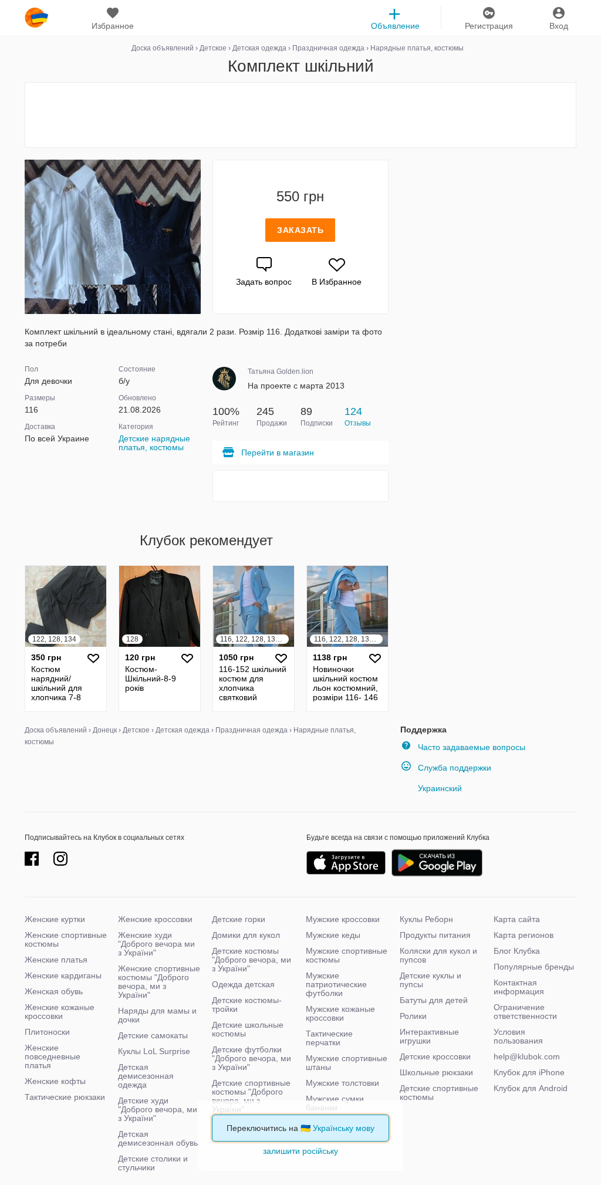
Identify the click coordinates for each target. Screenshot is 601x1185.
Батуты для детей (434, 1000)
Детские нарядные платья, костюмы (154, 443)
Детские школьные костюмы (247, 1029)
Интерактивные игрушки (429, 1036)
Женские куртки (55, 919)
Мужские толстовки (342, 1083)
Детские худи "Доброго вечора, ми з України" (157, 1109)
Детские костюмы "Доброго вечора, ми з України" (251, 959)
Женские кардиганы (63, 975)
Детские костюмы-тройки (247, 1004)
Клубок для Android (531, 1088)
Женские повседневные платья (52, 1056)
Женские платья (56, 959)
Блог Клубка (517, 951)
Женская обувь (54, 991)
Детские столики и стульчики (153, 1163)
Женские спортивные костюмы (66, 939)
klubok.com (36, 17)
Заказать (300, 230)
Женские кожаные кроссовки (59, 1011)
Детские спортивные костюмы (439, 1092)
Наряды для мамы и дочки (157, 1015)
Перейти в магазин (277, 452)
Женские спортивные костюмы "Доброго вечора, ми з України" (159, 982)
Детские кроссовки (435, 1056)
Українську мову (343, 1128)
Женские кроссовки (155, 919)
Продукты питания (435, 935)
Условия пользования (518, 1036)
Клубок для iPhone (529, 1072)
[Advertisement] (300, 115)
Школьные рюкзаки (436, 1072)
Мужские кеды (333, 935)
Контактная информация (519, 987)
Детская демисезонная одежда (146, 1075)
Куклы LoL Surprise (154, 1051)
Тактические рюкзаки (65, 1097)
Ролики (413, 1016)
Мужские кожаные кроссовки (340, 1013)
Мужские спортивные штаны (346, 1063)
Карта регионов (523, 935)
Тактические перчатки (329, 1038)
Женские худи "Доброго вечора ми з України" (156, 943)
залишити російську (300, 1151)
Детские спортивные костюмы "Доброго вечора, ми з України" (251, 1096)
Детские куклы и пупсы (430, 980)
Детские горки (238, 919)
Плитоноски (47, 1032)
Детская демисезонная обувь (158, 1138)
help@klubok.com (527, 1056)
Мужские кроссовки (343, 919)
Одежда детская (243, 984)
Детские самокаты (153, 1035)
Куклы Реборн (426, 919)
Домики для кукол (246, 935)
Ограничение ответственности (525, 1011)
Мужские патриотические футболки (336, 984)
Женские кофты (55, 1081)
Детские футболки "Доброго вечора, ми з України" (251, 1058)
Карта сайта (517, 919)
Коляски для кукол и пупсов (438, 955)
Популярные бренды (534, 966)
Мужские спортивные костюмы (346, 955)
